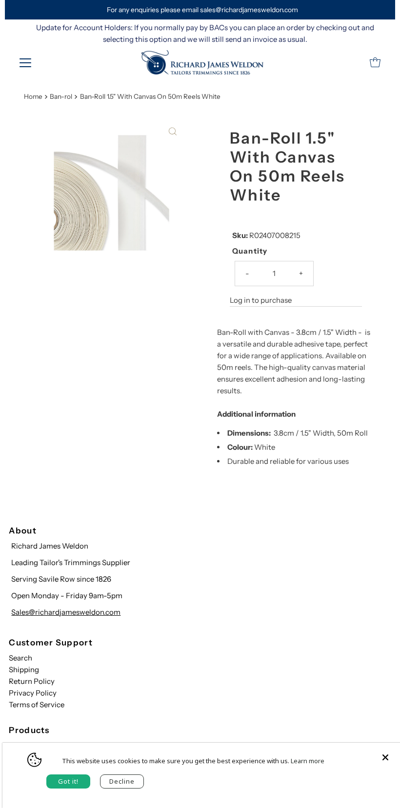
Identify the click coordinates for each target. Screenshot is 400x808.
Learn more (307, 760)
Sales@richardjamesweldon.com (65, 612)
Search (20, 657)
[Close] (385, 752)
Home (33, 96)
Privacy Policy (33, 693)
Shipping (24, 669)
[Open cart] (375, 62)
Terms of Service (36, 704)
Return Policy (32, 681)
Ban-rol (61, 96)
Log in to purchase (261, 300)
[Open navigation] (25, 62)
